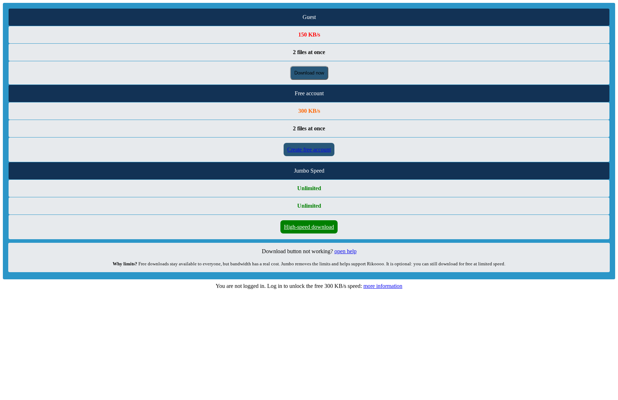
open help (345, 251)
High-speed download (309, 227)
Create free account (309, 149)
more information (382, 286)
